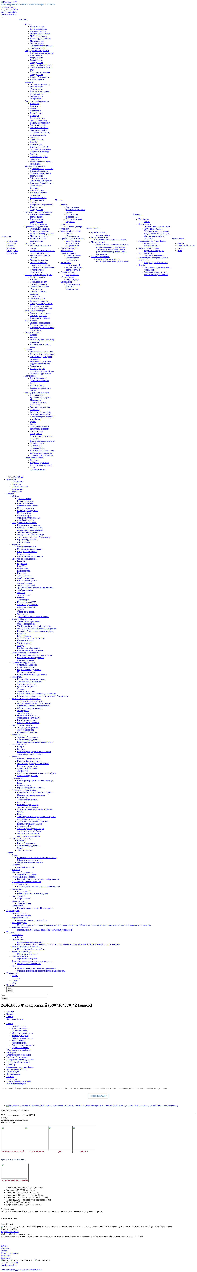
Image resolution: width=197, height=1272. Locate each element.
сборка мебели (72, 274)
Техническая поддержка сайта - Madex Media (21, 1270)
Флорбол (34, 137)
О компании (12, 241)
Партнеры (11, 243)
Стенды (33, 202)
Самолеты (34, 409)
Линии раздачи (37, 79)
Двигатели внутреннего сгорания (32, 821)
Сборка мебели (67, 272)
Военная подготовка (39, 306)
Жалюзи (34, 337)
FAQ (180, 250)
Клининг (65, 229)
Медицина (29, 82)
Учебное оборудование (35, 166)
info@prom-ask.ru (9, 12)
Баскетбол (34, 103)
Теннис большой (37, 125)
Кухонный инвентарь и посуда (31, 679)
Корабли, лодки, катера (40, 412)
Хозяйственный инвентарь (42, 250)
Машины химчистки (39, 236)
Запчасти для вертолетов (41, 455)
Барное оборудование (40, 77)
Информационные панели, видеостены (35, 742)
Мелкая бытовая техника (41, 352)
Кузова (33, 421)
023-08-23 (9, 9)
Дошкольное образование (41, 168)
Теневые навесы (37, 299)
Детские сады (144, 224)
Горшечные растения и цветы (30, 788)
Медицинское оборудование (36, 88)
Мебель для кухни (38, 36)
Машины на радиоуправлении (38, 401)
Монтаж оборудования (71, 231)
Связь (32, 467)
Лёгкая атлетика (37, 118)
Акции (181, 243)
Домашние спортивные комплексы (33, 616)
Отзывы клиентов (11, 247)
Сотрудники (12, 250)
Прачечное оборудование (36, 226)
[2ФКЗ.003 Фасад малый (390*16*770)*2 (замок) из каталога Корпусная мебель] (92, 1106)
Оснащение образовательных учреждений (36, 968)
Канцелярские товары (35, 311)
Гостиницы (143, 219)
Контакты (190, 246)
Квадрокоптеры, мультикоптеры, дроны (40, 396)
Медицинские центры (148, 248)
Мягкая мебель (37, 41)
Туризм (33, 154)
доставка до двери (74, 226)
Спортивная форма (38, 156)
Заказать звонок (8, 7)
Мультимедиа (31, 320)
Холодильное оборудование (36, 61)
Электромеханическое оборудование (40, 73)
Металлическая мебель (40, 34)
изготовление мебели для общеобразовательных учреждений (112, 260)
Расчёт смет (66, 262)
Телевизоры (35, 366)
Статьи (181, 248)
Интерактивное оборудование (38, 212)
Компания (6, 236)
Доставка (65, 224)
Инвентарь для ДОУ (39, 147)
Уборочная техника (39, 260)
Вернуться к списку (10, 1231)
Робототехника (37, 190)
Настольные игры (38, 197)
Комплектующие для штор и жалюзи (34, 751)
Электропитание (37, 470)
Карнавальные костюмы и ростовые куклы (75, 209)
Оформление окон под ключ (74, 220)
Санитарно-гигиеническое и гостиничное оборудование (42, 269)
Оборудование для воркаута (30, 708)
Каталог (23, 19)
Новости (181, 246)
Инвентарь (30, 243)
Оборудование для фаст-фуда (30, 535)
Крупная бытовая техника (42, 354)
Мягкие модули (37, 43)
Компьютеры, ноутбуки (40, 361)
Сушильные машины (39, 231)
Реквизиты (12, 253)
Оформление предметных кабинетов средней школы (156, 273)
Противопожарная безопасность (69, 249)
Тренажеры (35, 159)
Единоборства (36, 113)
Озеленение (30, 376)
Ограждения (35, 296)
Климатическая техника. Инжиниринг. (73, 286)
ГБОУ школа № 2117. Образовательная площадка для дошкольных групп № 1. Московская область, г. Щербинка (157, 234)
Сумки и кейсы (37, 443)
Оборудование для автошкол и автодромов (41, 179)
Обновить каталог (98, 1096)
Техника (28, 349)
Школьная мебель (38, 31)
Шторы (33, 335)
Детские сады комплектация (157, 226)
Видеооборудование (39, 462)
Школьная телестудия (34, 458)
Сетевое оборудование (40, 373)
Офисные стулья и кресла (41, 46)
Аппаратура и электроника (36, 432)
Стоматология (36, 94)
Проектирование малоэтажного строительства (73, 257)
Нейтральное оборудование (36, 56)
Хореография (36, 144)
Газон (32, 383)
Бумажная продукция (40, 318)
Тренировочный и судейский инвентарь (40, 131)
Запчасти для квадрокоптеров (37, 447)
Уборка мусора (67, 277)
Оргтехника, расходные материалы (33, 763)
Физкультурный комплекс (156, 262)
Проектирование (68, 253)
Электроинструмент (39, 253)
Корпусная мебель (38, 29)
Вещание (34, 460)
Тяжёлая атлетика (38, 135)
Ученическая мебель (100, 256)
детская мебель (103, 235)
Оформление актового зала (72, 215)
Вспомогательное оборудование (38, 239)
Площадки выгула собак (41, 308)
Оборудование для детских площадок (38, 283)
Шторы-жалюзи (32, 332)
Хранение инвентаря (39, 152)
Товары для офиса (38, 315)
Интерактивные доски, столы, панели (40, 215)
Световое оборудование (41, 325)
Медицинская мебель (39, 84)
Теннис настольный (39, 127)
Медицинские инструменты (36, 97)
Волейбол (34, 108)
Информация (178, 239)
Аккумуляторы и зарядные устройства (34, 809)
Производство (93, 228)
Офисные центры (146, 253)
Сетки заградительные (40, 149)
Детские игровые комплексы (38, 278)
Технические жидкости (40, 414)
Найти (10, 991)
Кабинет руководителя (40, 38)
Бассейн (33, 142)
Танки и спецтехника (40, 407)
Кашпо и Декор (37, 385)
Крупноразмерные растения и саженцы (39, 379)
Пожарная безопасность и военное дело (42, 184)
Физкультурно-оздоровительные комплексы (32, 961)
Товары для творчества (40, 313)
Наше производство (10, 1253)
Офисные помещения (153, 255)
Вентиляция (66, 282)
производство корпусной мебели (111, 240)
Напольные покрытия (40, 123)
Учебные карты (37, 200)
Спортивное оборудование (37, 101)
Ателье (64, 205)
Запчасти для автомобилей (42, 450)
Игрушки (34, 188)
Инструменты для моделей (42, 441)
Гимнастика (35, 111)
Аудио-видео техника (40, 364)
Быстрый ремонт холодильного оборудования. (73, 243)
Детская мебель (37, 26)
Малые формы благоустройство (151, 244)
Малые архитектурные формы (38, 274)
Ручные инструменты (40, 255)
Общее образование (39, 171)
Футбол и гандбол (38, 120)
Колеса (33, 424)
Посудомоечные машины (41, 53)
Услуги (59, 200)
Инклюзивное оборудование (36, 208)
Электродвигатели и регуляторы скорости (39, 427)
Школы (141, 265)
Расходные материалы (40, 91)
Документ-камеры (38, 224)
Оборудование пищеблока (37, 50)
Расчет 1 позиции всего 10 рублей (74, 268)
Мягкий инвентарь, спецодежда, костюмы (40, 263)
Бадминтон (35, 106)
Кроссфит (34, 115)
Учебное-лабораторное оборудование (40, 174)
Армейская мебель (38, 48)
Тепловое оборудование (41, 65)
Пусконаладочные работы (72, 238)
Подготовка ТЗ (73, 265)
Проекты (137, 214)
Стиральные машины (40, 229)
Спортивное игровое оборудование (39, 288)
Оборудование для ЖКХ (41, 303)
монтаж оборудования (72, 235)
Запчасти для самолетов (41, 453)
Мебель (28, 24)
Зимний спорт (36, 140)
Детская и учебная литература (38, 194)
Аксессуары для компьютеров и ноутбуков (42, 369)
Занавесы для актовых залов (30, 754)
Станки (33, 258)
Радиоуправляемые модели (37, 393)
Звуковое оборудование (40, 323)
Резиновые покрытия (39, 301)
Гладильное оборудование (42, 234)
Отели (147, 221)
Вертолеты (35, 405)
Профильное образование (41, 205)
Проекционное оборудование (37, 220)
